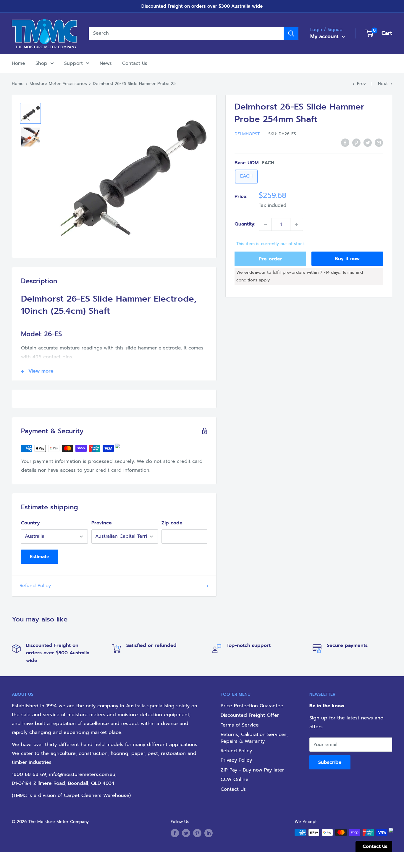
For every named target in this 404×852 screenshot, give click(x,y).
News (106, 63)
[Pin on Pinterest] (356, 142)
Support (73, 63)
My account (325, 36)
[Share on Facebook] (345, 142)
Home (18, 63)
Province (101, 522)
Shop (41, 63)
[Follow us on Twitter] (186, 833)
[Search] (291, 33)
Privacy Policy (236, 760)
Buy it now (347, 258)
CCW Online (234, 779)
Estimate (39, 556)
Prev (361, 83)
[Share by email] (379, 142)
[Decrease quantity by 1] (265, 224)
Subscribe (330, 762)
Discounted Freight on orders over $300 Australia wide (202, 6)
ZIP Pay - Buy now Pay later (252, 770)
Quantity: (245, 224)
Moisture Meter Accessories (58, 83)
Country (30, 522)
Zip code (171, 522)
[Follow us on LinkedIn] (208, 833)
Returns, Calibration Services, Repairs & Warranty (254, 738)
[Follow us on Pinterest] (197, 833)
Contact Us (134, 63)
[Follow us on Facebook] (175, 833)
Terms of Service (240, 725)
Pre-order (270, 258)
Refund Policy (35, 585)
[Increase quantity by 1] (296, 224)
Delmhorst (247, 134)
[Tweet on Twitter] (367, 142)
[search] (186, 33)
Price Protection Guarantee (252, 705)
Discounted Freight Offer (250, 715)
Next (383, 83)
